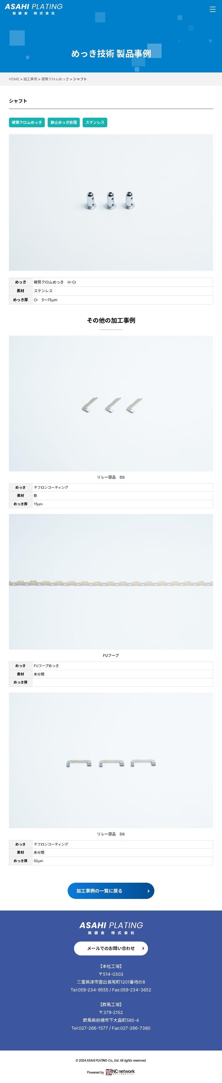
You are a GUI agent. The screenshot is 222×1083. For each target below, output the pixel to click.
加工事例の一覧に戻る (99, 891)
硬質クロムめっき (27, 122)
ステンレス (95, 122)
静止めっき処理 (64, 122)
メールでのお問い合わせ (111, 948)
